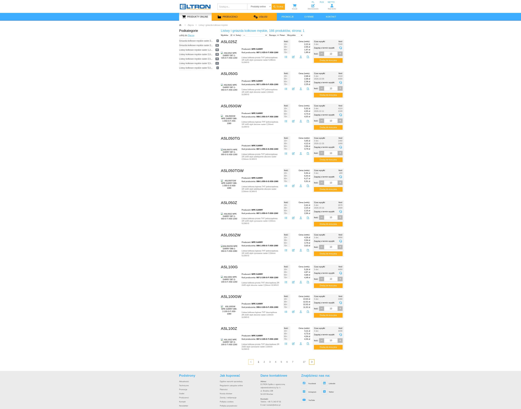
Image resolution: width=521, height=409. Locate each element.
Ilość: (316, 54)
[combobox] (315, 2)
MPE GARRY (257, 49)
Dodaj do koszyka (328, 60)
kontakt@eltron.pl (273, 405)
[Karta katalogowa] (308, 57)
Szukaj (280, 6)
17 (304, 362)
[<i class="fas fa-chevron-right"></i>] (311, 362)
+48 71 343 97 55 (274, 402)
